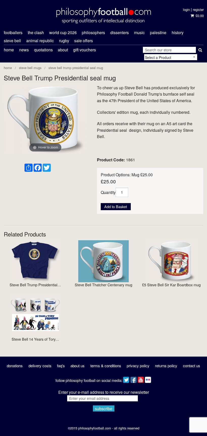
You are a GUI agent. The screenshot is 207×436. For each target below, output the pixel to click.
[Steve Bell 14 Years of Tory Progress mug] (35, 315)
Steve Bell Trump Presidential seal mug (75, 67)
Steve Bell (12, 40)
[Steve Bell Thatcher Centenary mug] (103, 261)
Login (186, 9)
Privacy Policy (138, 365)
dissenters (119, 32)
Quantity (108, 192)
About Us (77, 365)
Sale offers (83, 40)
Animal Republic (40, 40)
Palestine (158, 32)
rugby (64, 40)
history (178, 32)
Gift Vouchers (84, 50)
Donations (15, 365)
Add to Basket (115, 206)
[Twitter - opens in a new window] (126, 379)
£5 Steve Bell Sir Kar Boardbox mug (171, 284)
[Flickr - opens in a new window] (148, 379)
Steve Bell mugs (30, 67)
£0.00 (199, 15)
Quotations (43, 50)
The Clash (36, 32)
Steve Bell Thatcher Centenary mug (103, 284)
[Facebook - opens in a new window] (133, 379)
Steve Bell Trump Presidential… (35, 284)
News (24, 50)
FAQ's (61, 365)
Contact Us (191, 365)
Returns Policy (166, 365)
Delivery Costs (40, 365)
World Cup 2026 (63, 32)
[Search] (199, 49)
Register (198, 9)
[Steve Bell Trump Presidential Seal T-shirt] (35, 261)
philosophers (93, 32)
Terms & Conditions (105, 365)
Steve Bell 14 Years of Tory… (35, 339)
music (139, 32)
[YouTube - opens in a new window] (140, 379)
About (63, 50)
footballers (13, 32)
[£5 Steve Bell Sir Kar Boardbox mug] (171, 261)
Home (9, 50)
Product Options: (116, 175)
